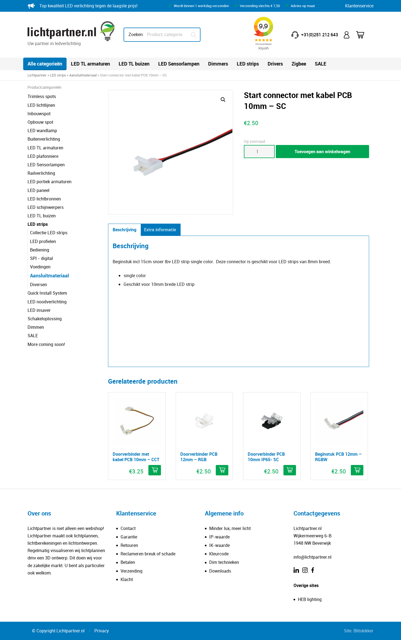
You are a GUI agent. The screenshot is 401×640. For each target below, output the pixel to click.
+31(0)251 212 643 (319, 35)
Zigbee (299, 63)
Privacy (101, 631)
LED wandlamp (42, 131)
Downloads (220, 571)
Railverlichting (41, 173)
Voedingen (40, 267)
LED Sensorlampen (178, 63)
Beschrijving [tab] (124, 230)
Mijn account (347, 35)
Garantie (129, 537)
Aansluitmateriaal (83, 75)
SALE (320, 63)
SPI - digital (41, 258)
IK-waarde (219, 545)
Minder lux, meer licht (230, 528)
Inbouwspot (39, 114)
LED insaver (39, 310)
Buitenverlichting (44, 139)
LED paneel (38, 190)
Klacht (127, 579)
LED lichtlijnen (41, 105)
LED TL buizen (134, 63)
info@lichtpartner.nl (312, 557)
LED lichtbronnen (44, 199)
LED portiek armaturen (49, 182)
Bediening (39, 250)
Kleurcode (219, 554)
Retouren (129, 545)
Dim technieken (224, 562)
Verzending (131, 571)
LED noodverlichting (47, 302)
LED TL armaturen (90, 63)
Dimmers (218, 63)
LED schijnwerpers (46, 207)
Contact (128, 528)
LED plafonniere (43, 156)
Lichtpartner (37, 75)
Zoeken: (136, 34)
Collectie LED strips (48, 233)
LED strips (248, 63)
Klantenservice (359, 6)
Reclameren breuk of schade (148, 554)
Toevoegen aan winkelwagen (322, 152)
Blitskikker (363, 631)
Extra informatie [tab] (160, 230)
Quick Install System (47, 293)
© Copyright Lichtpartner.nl (58, 631)
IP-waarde (219, 537)
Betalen (128, 562)
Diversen (38, 285)
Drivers (275, 63)
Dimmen (36, 327)
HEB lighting (310, 599)
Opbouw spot (40, 122)
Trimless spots (42, 96)
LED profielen (43, 241)
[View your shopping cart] (363, 35)
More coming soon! (46, 344)
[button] (223, 100)
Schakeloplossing (45, 319)
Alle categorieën (45, 63)
